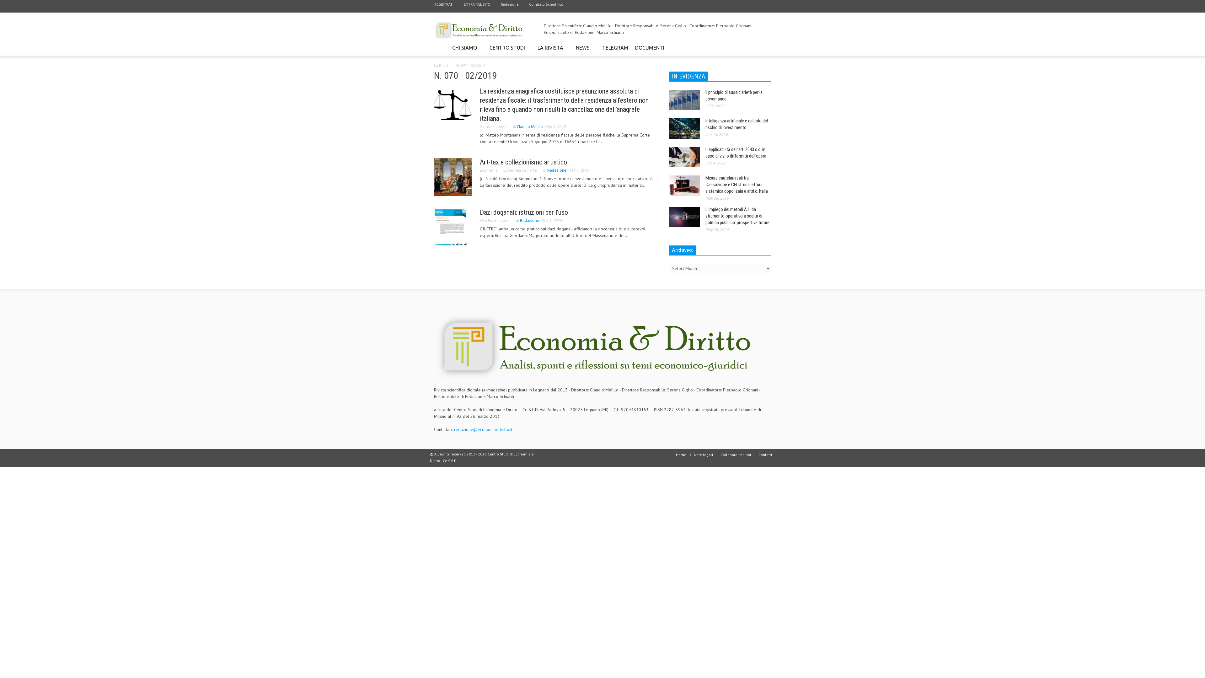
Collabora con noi (735, 454)
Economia (489, 170)
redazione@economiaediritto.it (483, 429)
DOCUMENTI (648, 50)
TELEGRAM (615, 48)
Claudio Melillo (530, 127)
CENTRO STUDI (505, 50)
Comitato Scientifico (546, 4)
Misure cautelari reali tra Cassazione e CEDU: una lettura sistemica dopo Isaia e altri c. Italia (736, 184)
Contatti (765, 454)
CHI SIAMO (463, 50)
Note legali (703, 454)
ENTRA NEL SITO (477, 4)
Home (681, 454)
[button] (764, 47)
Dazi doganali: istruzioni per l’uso (524, 212)
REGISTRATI (443, 4)
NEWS (581, 50)
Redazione (510, 4)
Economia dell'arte (520, 170)
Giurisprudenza (493, 127)
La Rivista (442, 66)
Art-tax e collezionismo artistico (523, 162)
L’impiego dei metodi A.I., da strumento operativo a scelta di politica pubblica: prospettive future (737, 216)
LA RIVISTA (548, 50)
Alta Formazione (495, 220)
